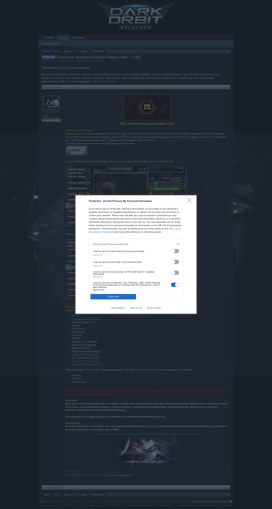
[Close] (190, 201)
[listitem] (136, 244)
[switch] (175, 251)
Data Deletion (118, 308)
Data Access (136, 308)
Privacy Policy (154, 308)
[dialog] (136, 254)
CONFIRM (113, 297)
